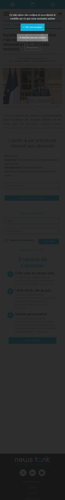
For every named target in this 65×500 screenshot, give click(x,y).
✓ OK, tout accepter (32, 27)
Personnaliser (32, 47)
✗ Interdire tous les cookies (32, 37)
